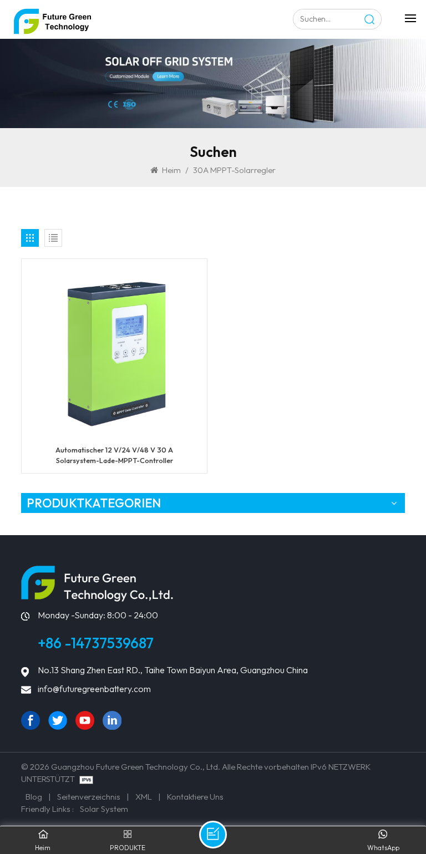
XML (143, 796)
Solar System (104, 809)
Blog (34, 796)
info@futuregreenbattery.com (94, 689)
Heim (171, 170)
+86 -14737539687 (96, 643)
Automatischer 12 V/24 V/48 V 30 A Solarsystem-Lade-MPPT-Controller (114, 455)
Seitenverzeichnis (88, 796)
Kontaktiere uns (195, 796)
